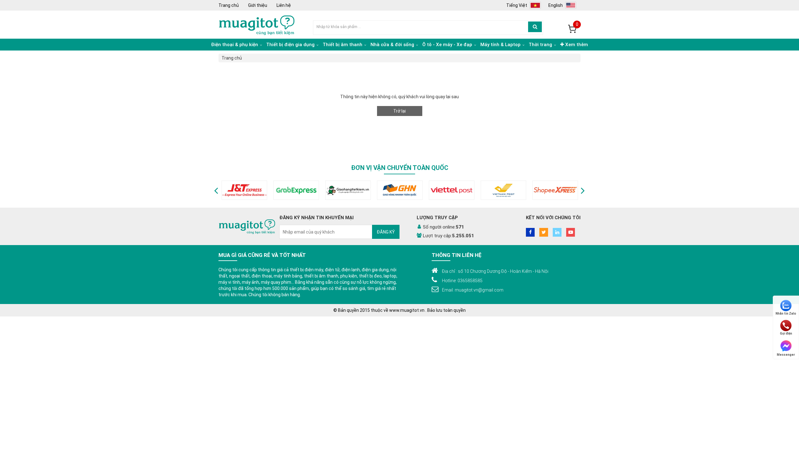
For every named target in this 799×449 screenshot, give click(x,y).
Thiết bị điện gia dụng (291, 44)
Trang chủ (228, 5)
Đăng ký (386, 231)
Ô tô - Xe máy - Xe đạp (447, 44)
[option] (244, 190)
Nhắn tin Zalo (786, 313)
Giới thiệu (257, 5)
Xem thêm (576, 44)
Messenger (786, 354)
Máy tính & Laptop (501, 44)
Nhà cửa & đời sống (392, 44)
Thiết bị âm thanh (343, 44)
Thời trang (541, 44)
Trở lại (399, 111)
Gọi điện (786, 333)
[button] (216, 190)
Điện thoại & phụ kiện (235, 44)
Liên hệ (284, 5)
